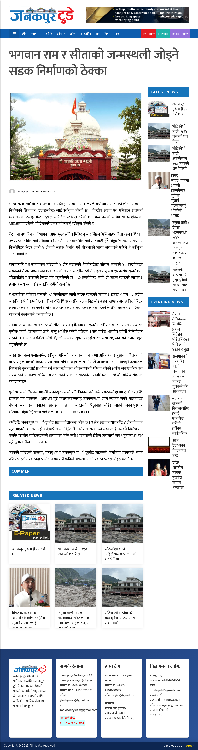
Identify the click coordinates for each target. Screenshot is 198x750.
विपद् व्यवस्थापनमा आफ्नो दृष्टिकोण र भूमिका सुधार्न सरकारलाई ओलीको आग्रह (29, 620)
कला (118, 33)
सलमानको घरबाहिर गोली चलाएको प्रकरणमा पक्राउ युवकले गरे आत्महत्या (180, 374)
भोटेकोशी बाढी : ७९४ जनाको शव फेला (72, 552)
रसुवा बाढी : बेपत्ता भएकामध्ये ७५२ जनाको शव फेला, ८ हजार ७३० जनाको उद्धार (74, 620)
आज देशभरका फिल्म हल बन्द (179, 448)
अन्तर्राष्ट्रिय (86, 33)
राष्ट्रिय (73, 33)
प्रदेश (59, 33)
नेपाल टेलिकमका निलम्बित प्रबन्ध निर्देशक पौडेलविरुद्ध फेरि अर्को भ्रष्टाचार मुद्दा (180, 332)
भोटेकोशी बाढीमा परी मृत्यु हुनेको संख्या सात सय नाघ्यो (120, 618)
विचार (107, 33)
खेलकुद (23, 42)
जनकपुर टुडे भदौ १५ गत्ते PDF (28, 552)
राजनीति (48, 33)
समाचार (34, 33)
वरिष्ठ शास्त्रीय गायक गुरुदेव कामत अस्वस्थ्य (178, 475)
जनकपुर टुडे (23, 191)
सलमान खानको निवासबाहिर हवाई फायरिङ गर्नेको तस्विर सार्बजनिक (180, 416)
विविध (35, 42)
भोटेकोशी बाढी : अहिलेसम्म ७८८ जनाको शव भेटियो (121, 554)
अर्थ (98, 33)
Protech (188, 745)
